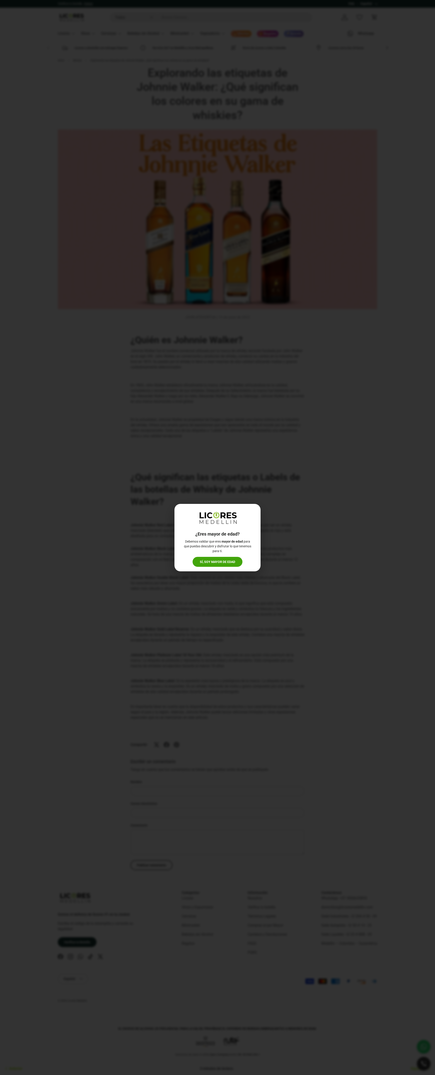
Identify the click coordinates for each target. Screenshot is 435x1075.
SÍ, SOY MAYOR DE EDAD (217, 562)
